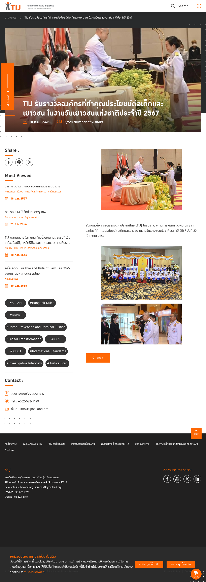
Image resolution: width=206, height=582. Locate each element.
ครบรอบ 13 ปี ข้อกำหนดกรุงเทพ (25, 212)
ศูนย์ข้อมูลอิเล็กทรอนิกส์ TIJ (115, 444)
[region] (143, 245)
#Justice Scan (57, 363)
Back (100, 358)
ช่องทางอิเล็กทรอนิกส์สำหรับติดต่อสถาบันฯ (177, 444)
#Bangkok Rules (42, 303)
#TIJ (15, 248)
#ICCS (55, 339)
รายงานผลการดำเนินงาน (83, 444)
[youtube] (177, 479)
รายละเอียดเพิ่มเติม (35, 572)
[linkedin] (197, 479)
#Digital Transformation (23, 339)
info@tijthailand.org (34, 409)
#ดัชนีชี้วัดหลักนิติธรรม (35, 192)
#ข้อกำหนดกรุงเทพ (14, 217)
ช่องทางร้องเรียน (56, 444)
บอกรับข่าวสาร (142, 444)
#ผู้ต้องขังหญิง (31, 217)
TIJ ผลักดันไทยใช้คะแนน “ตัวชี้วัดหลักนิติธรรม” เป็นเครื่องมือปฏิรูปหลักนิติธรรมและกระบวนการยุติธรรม (37, 240)
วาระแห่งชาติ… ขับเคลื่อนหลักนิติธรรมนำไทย (33, 186)
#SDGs (8, 248)
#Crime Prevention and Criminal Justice (35, 327)
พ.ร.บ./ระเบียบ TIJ (32, 444)
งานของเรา (11, 17)
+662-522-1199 (28, 401)
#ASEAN (15, 303)
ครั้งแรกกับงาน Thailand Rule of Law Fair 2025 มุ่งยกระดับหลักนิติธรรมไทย (37, 271)
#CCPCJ (16, 315)
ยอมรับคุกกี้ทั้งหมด (181, 564)
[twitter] (187, 479)
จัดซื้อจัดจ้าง (11, 444)
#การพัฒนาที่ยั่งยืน (14, 192)
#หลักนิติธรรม (55, 192)
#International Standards (48, 351)
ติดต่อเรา (9, 450)
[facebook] (167, 479)
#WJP (23, 248)
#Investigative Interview (24, 363)
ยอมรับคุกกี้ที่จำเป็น (149, 564)
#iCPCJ (15, 351)
